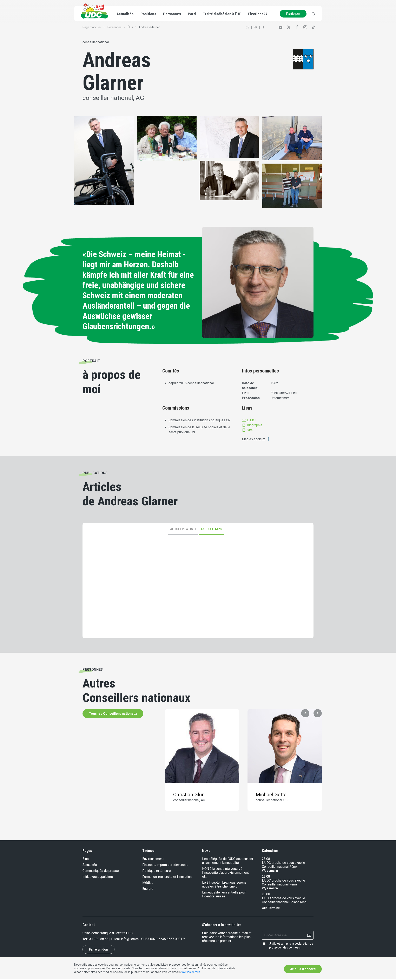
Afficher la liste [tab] (183, 529)
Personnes (114, 27)
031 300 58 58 (97, 939)
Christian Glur (188, 794)
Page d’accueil (91, 27)
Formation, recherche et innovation (167, 877)
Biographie (254, 425)
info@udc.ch (130, 939)
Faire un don (98, 949)
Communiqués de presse (100, 871)
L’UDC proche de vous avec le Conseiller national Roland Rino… (285, 900)
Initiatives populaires (97, 877)
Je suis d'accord (303, 969)
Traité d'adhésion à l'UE (222, 14)
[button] (305, 713)
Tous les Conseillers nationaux (113, 714)
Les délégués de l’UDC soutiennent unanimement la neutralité (227, 861)
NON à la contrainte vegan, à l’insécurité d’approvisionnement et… (225, 872)
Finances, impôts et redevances (165, 865)
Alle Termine (271, 908)
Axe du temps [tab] (211, 529)
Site (249, 430)
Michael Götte (271, 794)
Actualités (89, 865)
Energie (147, 889)
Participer (293, 14)
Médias (147, 883)
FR (255, 27)
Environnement (153, 859)
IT (263, 27)
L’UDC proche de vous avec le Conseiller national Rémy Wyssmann (283, 866)
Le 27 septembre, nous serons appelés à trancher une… (224, 884)
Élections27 (258, 14)
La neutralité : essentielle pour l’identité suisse (224, 894)
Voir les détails (190, 972)
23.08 (266, 859)
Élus (130, 27)
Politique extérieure (156, 871)
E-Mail (251, 420)
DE (247, 27)
